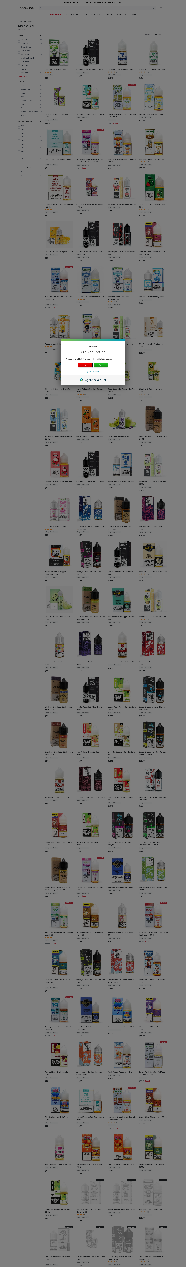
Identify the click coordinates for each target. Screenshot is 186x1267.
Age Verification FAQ (93, 372)
